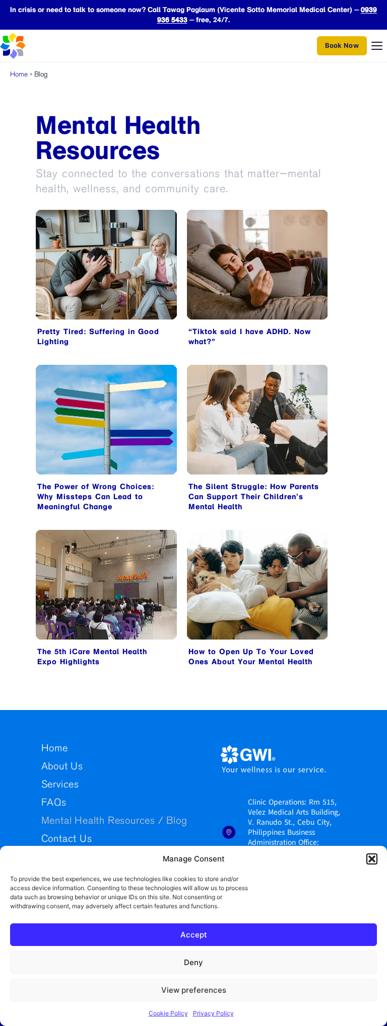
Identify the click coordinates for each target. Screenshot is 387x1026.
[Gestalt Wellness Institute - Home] (32, 46)
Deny (193, 962)
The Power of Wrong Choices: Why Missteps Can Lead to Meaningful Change (95, 497)
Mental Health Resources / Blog (114, 821)
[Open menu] (377, 46)
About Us (62, 767)
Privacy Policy (213, 1013)
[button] (372, 859)
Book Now (342, 45)
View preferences (193, 990)
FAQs (54, 803)
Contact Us (66, 839)
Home (19, 74)
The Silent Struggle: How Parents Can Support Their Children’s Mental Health (253, 497)
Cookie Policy (168, 1013)
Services (60, 785)
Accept (193, 934)
